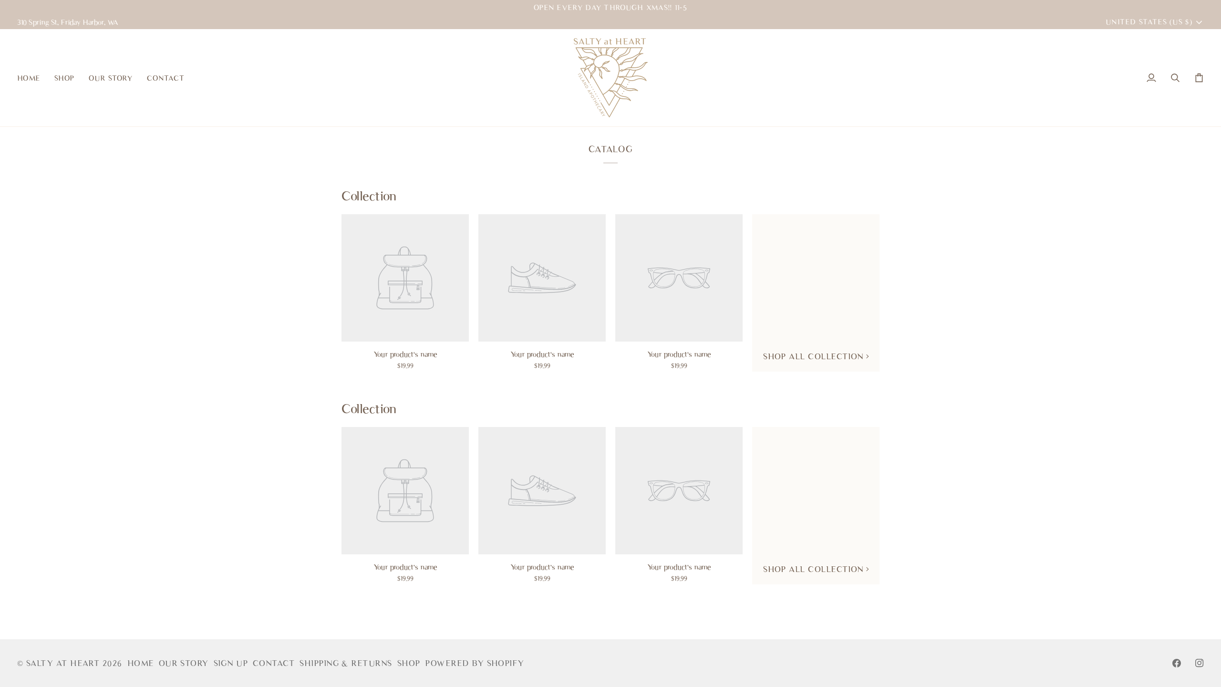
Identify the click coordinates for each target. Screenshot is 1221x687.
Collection (368, 195)
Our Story (184, 663)
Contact (274, 663)
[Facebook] (1176, 663)
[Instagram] (1199, 663)
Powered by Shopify (474, 663)
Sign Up (231, 663)
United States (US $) (1149, 22)
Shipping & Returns (346, 663)
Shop (409, 663)
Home (140, 663)
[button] (64, 77)
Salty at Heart (64, 663)
